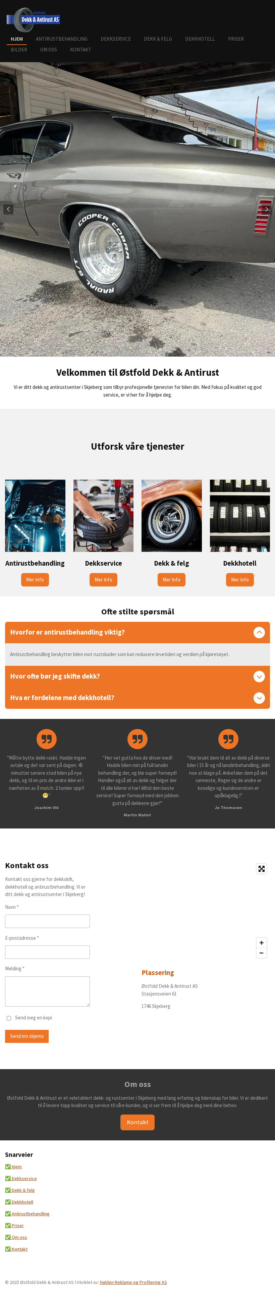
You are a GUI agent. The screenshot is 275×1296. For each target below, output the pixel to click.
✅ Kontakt (16, 1249)
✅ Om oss (16, 1237)
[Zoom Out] (262, 953)
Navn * (12, 907)
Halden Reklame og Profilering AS (133, 1282)
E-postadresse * (22, 938)
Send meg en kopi (33, 1017)
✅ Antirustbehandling (27, 1214)
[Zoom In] (262, 943)
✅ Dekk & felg (20, 1190)
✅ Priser (14, 1225)
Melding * (14, 968)
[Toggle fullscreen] (262, 869)
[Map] (206, 910)
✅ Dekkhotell (19, 1202)
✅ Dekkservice (21, 1178)
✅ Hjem (13, 1167)
